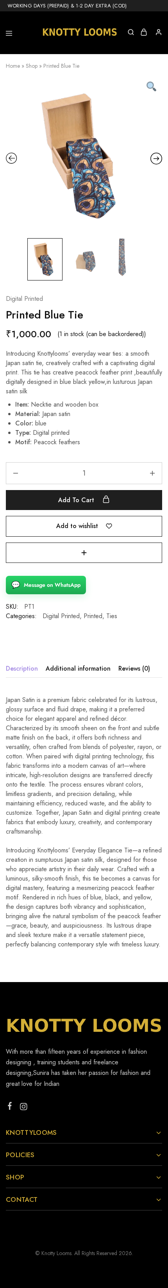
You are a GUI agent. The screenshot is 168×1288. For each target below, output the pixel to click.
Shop (32, 66)
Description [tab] (22, 668)
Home (13, 66)
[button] (84, 552)
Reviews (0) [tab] (134, 668)
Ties (111, 615)
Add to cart (77, 500)
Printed (93, 615)
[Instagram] (23, 1108)
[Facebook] (10, 1107)
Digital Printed (24, 298)
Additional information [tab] (78, 668)
